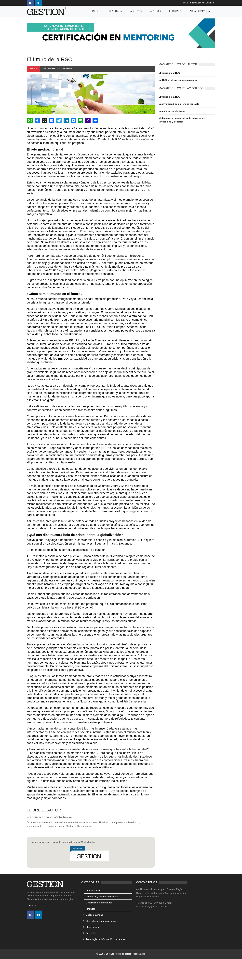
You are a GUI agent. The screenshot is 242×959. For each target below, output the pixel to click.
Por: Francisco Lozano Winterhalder (57, 69)
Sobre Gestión (197, 3)
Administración (93, 890)
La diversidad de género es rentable (179, 104)
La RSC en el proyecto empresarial (178, 80)
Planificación (92, 927)
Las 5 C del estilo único (172, 111)
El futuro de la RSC (169, 73)
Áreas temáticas (200, 11)
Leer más (32, 905)
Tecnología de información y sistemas (105, 939)
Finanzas (90, 908)
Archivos (136, 11)
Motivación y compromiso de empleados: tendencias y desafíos (182, 120)
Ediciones (175, 11)
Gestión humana (94, 914)
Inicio (185, 3)
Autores (155, 11)
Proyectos (91, 933)
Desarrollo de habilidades (99, 902)
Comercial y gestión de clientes (102, 896)
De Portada (115, 11)
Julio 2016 (33, 69)
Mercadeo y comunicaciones (101, 921)
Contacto (210, 3)
